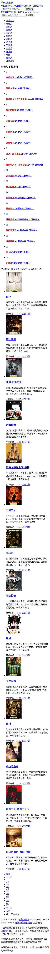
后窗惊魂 (11, 424)
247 (7, 887)
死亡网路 (11, 681)
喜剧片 (9, 27)
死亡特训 (11, 339)
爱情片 (9, 30)
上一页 (9, 877)
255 (7, 905)
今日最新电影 (7, 6)
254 (7, 903)
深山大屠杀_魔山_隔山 (18, 851)
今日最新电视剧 (21, 6)
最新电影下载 (7, 12)
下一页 (9, 908)
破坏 (8, 296)
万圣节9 (10, 510)
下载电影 (5, 928)
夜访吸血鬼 (12, 766)
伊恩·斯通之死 (14, 382)
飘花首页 (10, 21)
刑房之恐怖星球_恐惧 (17, 467)
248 (7, 889)
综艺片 (9, 58)
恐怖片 (9, 45)
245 (7, 882)
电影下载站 (24, 919)
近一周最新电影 (36, 6)
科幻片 (9, 33)
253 (7, 900)
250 (7, 893)
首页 (8, 874)
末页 (8, 911)
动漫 (8, 55)
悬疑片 (9, 39)
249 (7, 891)
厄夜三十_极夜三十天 (17, 809)
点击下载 (26, 314)
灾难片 (9, 48)
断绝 (8, 638)
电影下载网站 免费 (23, 923)
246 (7, 884)
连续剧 (9, 52)
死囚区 (9, 553)
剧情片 (9, 36)
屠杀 (8, 723)
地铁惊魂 (11, 595)
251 (7, 896)
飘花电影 (15, 269)
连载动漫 (10, 61)
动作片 (9, 24)
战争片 (9, 42)
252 (7, 898)
